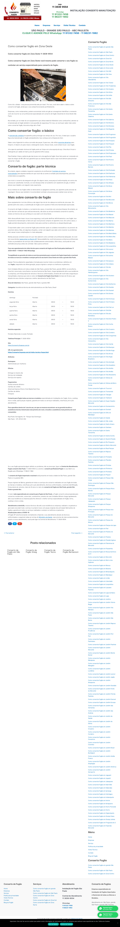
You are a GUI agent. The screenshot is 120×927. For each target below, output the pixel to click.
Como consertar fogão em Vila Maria (100, 240)
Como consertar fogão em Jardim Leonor (101, 674)
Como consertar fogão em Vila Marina (100, 221)
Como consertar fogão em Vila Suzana (101, 89)
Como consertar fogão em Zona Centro (101, 55)
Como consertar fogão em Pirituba (99, 465)
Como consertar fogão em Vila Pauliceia (101, 173)
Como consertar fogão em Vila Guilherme (102, 284)
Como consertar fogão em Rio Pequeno (101, 442)
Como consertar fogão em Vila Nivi (99, 196)
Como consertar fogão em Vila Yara (100, 74)
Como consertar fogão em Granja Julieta (101, 819)
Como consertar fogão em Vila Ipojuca (100, 261)
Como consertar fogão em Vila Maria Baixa (102, 233)
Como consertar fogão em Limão (99, 578)
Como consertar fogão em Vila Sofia (100, 95)
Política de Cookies (66, 924)
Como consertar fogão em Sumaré (99, 409)
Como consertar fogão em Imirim (99, 800)
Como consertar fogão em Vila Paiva (100, 180)
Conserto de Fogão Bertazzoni (70, 551)
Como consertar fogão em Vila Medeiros (101, 211)
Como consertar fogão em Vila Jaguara (101, 252)
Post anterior (9, 533)
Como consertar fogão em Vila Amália (100, 371)
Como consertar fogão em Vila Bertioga (101, 350)
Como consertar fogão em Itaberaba (100, 788)
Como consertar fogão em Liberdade (100, 581)
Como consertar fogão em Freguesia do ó (102, 822)
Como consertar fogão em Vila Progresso (102, 134)
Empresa (91, 840)
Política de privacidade (95, 846)
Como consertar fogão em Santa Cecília (101, 436)
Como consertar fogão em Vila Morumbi (101, 200)
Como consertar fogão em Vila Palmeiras (101, 176)
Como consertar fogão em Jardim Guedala (102, 685)
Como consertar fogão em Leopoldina (100, 584)
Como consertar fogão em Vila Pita (99, 147)
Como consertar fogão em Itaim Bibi (100, 785)
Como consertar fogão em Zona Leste (100, 68)
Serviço (90, 843)
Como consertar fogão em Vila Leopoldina (102, 246)
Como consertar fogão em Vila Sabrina (101, 119)
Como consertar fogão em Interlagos (100, 794)
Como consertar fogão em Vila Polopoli (101, 144)
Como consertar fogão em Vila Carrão (100, 344)
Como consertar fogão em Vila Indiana (100, 264)
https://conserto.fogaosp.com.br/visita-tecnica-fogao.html (28, 352)
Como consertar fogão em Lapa (98, 596)
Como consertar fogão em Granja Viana (101, 816)
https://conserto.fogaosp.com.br (18, 345)
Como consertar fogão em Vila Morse (100, 203)
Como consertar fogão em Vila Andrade (101, 362)
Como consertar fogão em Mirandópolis (101, 572)
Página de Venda (76, 919)
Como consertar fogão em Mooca (99, 565)
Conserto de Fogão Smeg (31, 551)
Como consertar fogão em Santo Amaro (101, 424)
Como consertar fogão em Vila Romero (101, 123)
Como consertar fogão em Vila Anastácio (101, 365)
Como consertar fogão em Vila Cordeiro (101, 332)
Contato (90, 853)
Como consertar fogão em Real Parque (101, 448)
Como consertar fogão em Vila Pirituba (101, 150)
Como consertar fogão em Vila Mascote (101, 217)
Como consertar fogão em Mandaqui (100, 575)
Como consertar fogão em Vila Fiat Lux (101, 307)
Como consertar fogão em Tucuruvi (100, 388)
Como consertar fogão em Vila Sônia (100, 92)
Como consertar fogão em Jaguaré (99, 775)
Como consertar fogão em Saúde (99, 418)
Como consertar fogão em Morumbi (100, 557)
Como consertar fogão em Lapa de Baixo (101, 593)
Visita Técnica (92, 850)
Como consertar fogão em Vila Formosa (101, 299)
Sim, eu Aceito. (53, 924)
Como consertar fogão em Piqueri (99, 475)
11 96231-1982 (60, 16)
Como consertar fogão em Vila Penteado (101, 170)
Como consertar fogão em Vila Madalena (101, 243)
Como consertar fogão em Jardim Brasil (101, 748)
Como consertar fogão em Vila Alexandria (102, 375)
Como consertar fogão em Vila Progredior (102, 137)
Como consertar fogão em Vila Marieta (101, 227)
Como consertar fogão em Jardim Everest (102, 699)
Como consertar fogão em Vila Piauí (100, 156)
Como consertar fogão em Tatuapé (99, 395)
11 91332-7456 (60, 14)
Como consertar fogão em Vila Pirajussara (102, 153)
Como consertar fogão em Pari (98, 528)
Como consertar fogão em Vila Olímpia (101, 183)
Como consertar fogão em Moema (99, 569)
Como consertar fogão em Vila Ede (99, 310)
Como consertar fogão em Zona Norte (100, 61)
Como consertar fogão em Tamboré (100, 398)
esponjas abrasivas (64, 142)
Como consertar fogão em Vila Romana (101, 126)
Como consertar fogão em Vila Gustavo (101, 275)
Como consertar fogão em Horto (99, 810)
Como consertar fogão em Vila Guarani (101, 290)
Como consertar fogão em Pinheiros (100, 468)
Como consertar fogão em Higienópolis (101, 813)
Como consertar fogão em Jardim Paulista (102, 644)
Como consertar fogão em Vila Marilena (101, 224)
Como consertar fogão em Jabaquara (100, 781)
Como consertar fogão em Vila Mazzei (100, 214)
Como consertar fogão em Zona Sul (100, 58)
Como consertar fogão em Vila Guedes (101, 287)
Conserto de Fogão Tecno (50, 551)
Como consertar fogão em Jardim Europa (101, 702)
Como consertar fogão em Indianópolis (101, 797)
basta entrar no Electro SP (28, 239)
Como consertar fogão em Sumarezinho (101, 406)
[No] (118, 923)
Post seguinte (76, 533)
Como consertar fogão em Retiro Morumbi (102, 445)
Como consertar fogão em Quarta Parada (101, 439)
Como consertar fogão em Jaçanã (99, 778)
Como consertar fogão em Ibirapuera (100, 803)
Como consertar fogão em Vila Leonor (100, 249)
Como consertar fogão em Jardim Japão (101, 677)
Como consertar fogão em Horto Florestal (102, 807)
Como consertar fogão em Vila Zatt (99, 71)
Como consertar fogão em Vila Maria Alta (101, 236)
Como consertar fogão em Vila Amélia (100, 368)
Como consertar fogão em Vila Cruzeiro (101, 329)
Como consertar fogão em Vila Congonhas (102, 336)
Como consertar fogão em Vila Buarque (101, 347)
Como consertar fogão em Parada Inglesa (102, 540)
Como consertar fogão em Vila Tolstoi (100, 83)
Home (90, 837)
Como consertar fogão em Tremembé (100, 391)
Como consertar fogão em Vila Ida (99, 267)
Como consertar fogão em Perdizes (100, 472)
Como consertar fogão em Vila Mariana (101, 230)
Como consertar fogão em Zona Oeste (100, 65)
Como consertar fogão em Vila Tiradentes (102, 86)
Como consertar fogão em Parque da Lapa (102, 525)
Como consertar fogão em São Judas (100, 421)
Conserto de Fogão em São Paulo (13, 552)
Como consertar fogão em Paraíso (99, 537)
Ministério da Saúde (45, 517)
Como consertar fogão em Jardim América (102, 767)
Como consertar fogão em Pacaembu (100, 548)
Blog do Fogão (93, 856)
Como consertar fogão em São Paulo (100, 52)
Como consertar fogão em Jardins (99, 599)
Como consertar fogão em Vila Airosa (100, 353)
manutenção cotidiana (16, 135)
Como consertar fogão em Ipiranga (99, 791)
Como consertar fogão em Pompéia (100, 457)
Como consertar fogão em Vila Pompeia (101, 141)
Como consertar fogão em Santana (99, 427)
